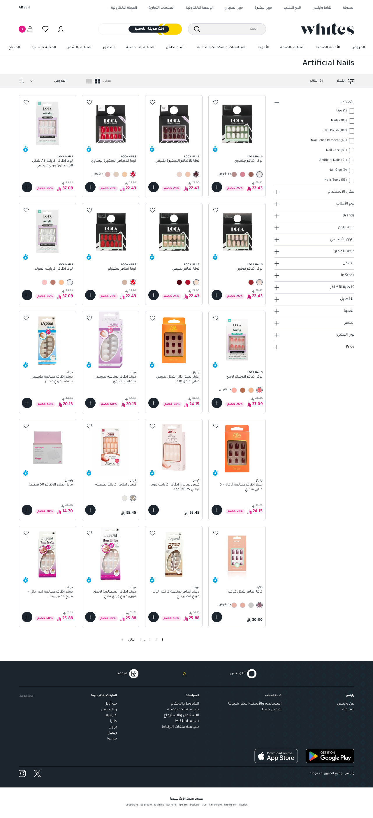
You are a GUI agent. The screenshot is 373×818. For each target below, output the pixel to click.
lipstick (243, 805)
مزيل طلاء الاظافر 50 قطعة (51, 485)
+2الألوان (225, 605)
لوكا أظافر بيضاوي (248, 161)
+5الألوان (225, 174)
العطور (109, 48)
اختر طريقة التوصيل (148, 29)
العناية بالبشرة (43, 48)
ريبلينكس (109, 710)
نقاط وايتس (322, 8)
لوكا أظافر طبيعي (185, 269)
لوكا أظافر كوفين (249, 269)
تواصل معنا (271, 710)
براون (113, 727)
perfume (171, 805)
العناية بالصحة (292, 48)
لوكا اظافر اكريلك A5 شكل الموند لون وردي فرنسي (52, 163)
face (204, 805)
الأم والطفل (175, 48)
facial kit (159, 805)
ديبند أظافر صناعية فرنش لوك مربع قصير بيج (175, 594)
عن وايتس (345, 704)
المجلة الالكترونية (124, 8)
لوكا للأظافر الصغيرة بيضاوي (113, 161)
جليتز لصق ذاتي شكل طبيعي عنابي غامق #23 (177, 379)
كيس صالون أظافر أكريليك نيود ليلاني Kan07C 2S (175, 487)
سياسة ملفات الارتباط (180, 727)
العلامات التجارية (161, 8)
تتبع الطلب (292, 8)
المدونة (348, 8)
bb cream (146, 805)
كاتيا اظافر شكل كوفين (245, 592)
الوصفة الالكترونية (200, 8)
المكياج (14, 48)
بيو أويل (110, 704)
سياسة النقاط (187, 721)
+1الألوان (99, 174)
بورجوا (112, 739)
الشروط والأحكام (185, 704)
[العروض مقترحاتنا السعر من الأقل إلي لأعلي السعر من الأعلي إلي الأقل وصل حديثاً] (47, 81)
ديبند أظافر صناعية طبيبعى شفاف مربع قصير (52, 379)
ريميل (112, 733)
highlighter (230, 805)
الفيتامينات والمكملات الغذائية (221, 48)
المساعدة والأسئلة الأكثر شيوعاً (254, 704)
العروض (358, 48)
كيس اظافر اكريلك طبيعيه (115, 485)
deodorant (132, 805)
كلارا (113, 721)
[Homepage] (327, 29)
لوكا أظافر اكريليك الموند (54, 269)
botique (194, 805)
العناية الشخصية (140, 48)
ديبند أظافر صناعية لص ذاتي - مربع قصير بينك (50, 594)
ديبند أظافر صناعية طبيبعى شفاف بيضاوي (115, 379)
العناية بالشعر (79, 48)
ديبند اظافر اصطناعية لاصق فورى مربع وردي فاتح (114, 594)
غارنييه (111, 716)
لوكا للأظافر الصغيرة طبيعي (177, 161)
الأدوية (263, 48)
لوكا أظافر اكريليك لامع (245, 377)
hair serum (215, 805)
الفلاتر (341, 81)
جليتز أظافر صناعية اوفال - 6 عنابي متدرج (241, 487)
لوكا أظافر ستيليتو (122, 269)
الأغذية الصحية (328, 48)
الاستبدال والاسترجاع (181, 716)
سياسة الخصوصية (183, 710)
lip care (183, 805)
